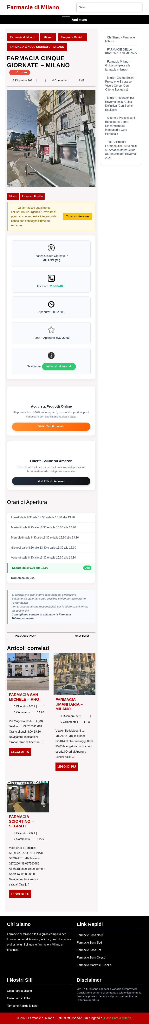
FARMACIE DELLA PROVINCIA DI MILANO (121, 51)
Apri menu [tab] (79, 20)
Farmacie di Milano (33, 7)
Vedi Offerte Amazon (51, 481)
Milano (48, 37)
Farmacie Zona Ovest (91, 957)
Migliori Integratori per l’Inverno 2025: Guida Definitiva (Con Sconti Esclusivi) (119, 103)
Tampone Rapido (72, 37)
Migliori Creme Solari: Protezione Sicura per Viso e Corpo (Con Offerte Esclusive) (119, 83)
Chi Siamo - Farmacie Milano (120, 39)
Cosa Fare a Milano (19, 990)
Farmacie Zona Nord (90, 935)
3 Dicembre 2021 (23, 80)
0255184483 (56, 286)
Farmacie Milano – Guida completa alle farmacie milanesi (118, 65)
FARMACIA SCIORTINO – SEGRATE (21, 821)
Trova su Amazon (77, 216)
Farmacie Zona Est (89, 950)
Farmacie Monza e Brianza (94, 964)
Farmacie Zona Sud (89, 942)
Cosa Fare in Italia (18, 998)
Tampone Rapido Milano (22, 1005)
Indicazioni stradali (59, 366)
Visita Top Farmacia (51, 426)
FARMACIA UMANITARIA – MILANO (69, 704)
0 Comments (22, 712)
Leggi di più (21, 753)
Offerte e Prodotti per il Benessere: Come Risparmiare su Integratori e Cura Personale (120, 125)
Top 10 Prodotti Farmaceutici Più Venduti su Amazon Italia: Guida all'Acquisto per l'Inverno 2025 (121, 149)
